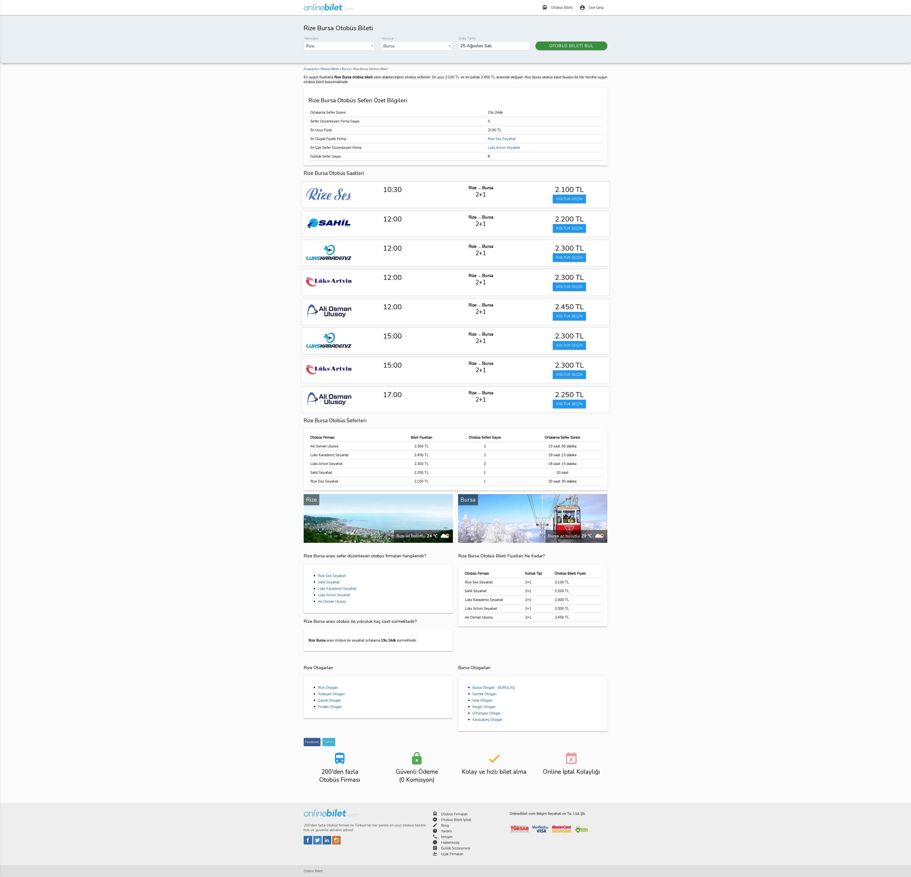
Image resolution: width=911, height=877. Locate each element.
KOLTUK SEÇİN (569, 199)
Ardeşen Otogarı (331, 694)
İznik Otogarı (482, 700)
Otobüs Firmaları (454, 814)
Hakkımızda (450, 842)
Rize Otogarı (328, 687)
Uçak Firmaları (452, 854)
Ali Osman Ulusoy (332, 601)
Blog (445, 825)
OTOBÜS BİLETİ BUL (571, 46)
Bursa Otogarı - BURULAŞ (493, 687)
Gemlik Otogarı (484, 694)
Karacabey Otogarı (487, 719)
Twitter (329, 742)
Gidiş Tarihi (467, 38)
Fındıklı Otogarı (330, 706)
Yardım (446, 831)
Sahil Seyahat (329, 582)
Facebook (312, 742)
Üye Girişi (592, 7)
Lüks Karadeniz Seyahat (337, 588)
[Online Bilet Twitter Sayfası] (318, 843)
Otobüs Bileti (557, 7)
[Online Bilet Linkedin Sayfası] (327, 843)
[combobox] (339, 46)
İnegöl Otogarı (484, 706)
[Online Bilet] (328, 8)
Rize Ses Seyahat (502, 138)
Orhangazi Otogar (486, 713)
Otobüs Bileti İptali (456, 819)
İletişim (447, 837)
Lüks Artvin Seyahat (504, 147)
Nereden (311, 38)
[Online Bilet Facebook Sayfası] (308, 843)
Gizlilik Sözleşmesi (455, 848)
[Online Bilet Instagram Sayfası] (336, 843)
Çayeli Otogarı (329, 700)
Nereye (387, 38)
